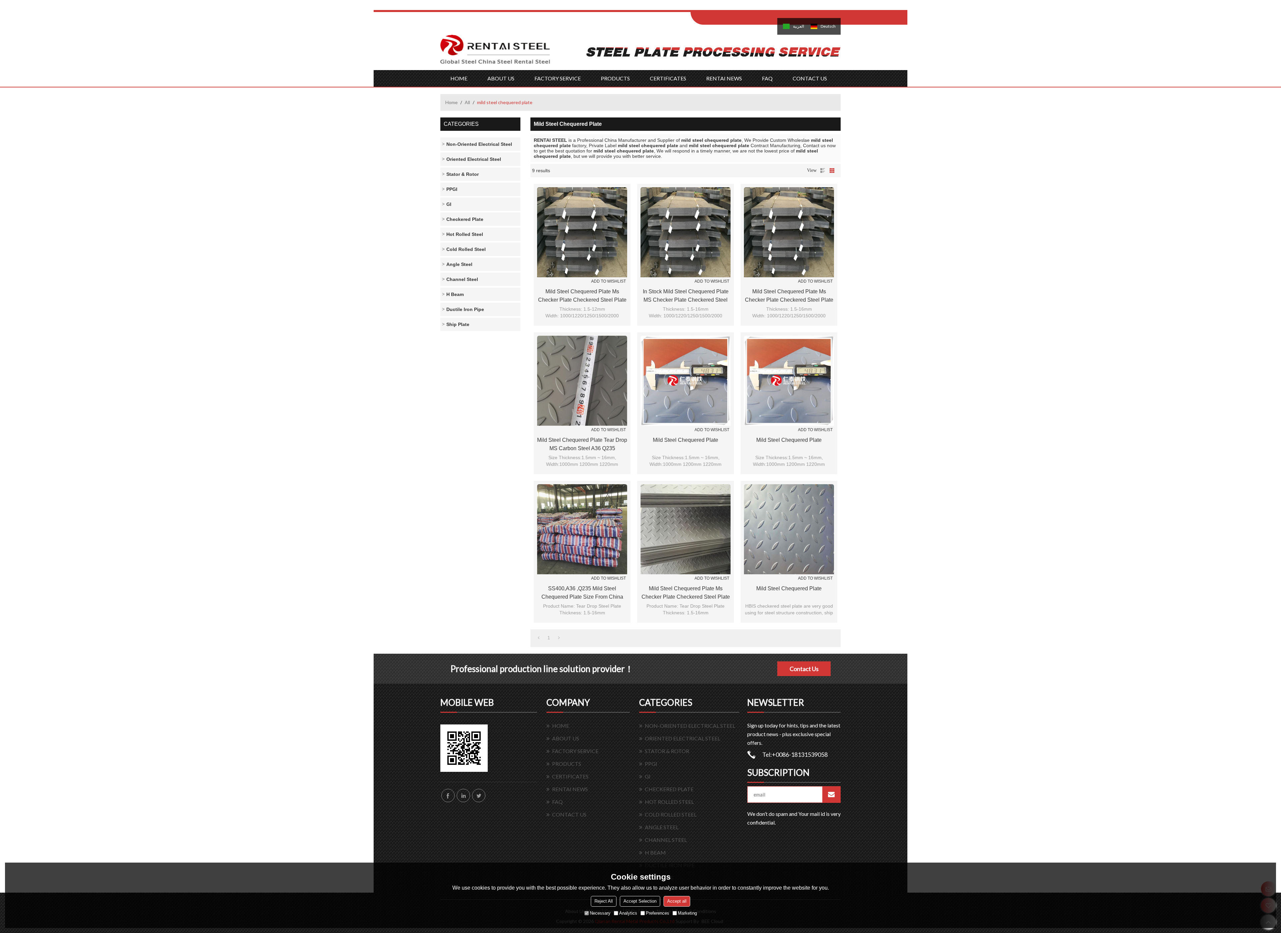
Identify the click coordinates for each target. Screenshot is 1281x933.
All (467, 102)
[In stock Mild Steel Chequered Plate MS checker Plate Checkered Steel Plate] (685, 232)
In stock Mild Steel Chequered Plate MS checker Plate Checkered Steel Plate (686, 296)
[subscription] (831, 795)
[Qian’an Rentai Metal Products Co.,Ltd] (495, 52)
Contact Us (804, 668)
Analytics (628, 913)
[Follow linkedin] (463, 795)
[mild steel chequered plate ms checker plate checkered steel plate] (582, 232)
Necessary (600, 913)
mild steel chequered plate (685, 440)
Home (451, 102)
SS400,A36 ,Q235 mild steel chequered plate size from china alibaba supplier (582, 593)
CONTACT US (810, 78)
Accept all (677, 901)
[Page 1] (538, 638)
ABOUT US (500, 78)
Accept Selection (640, 901)
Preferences (657, 913)
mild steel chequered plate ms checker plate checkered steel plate (582, 296)
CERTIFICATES (668, 78)
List (822, 170)
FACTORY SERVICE (557, 78)
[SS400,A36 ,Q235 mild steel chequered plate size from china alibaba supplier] (582, 529)
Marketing (687, 913)
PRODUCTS (615, 78)
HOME (458, 78)
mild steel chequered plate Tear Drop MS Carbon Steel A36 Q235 (582, 444)
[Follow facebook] (448, 795)
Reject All (603, 901)
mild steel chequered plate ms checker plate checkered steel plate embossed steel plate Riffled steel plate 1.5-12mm (686, 593)
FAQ (767, 78)
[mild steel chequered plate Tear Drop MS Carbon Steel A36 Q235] (582, 381)
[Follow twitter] (478, 795)
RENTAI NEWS (724, 78)
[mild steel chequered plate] (685, 381)
